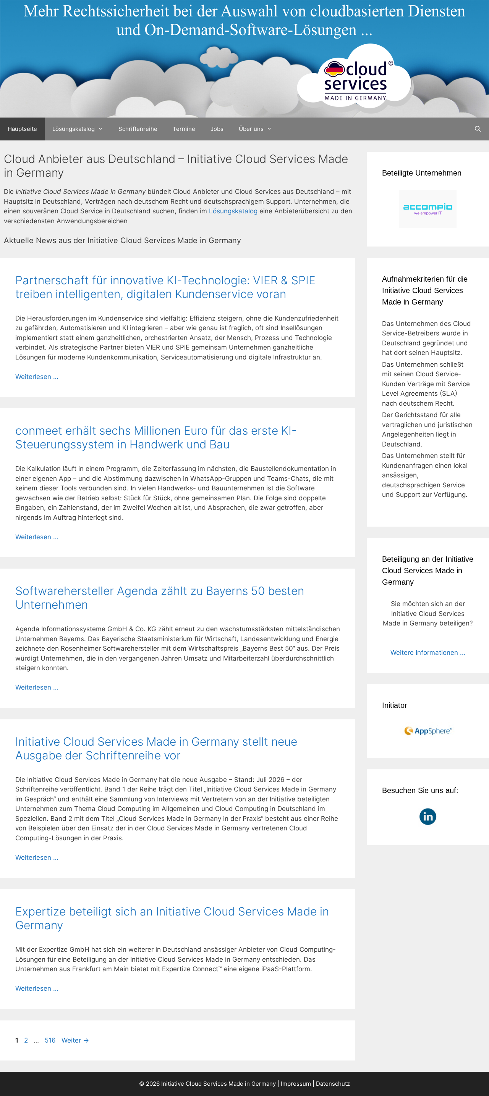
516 (51, 1040)
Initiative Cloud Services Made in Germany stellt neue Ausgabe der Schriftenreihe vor (156, 748)
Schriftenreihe (137, 128)
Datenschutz (333, 1083)
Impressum (296, 1083)
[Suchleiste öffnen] (477, 129)
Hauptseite (22, 128)
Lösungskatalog (73, 128)
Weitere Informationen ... (428, 652)
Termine (184, 128)
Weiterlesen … (36, 376)
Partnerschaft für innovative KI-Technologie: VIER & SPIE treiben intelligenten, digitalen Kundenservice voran (165, 287)
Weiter (75, 1040)
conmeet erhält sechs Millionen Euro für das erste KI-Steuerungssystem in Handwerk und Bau (156, 437)
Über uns (251, 128)
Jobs (216, 128)
